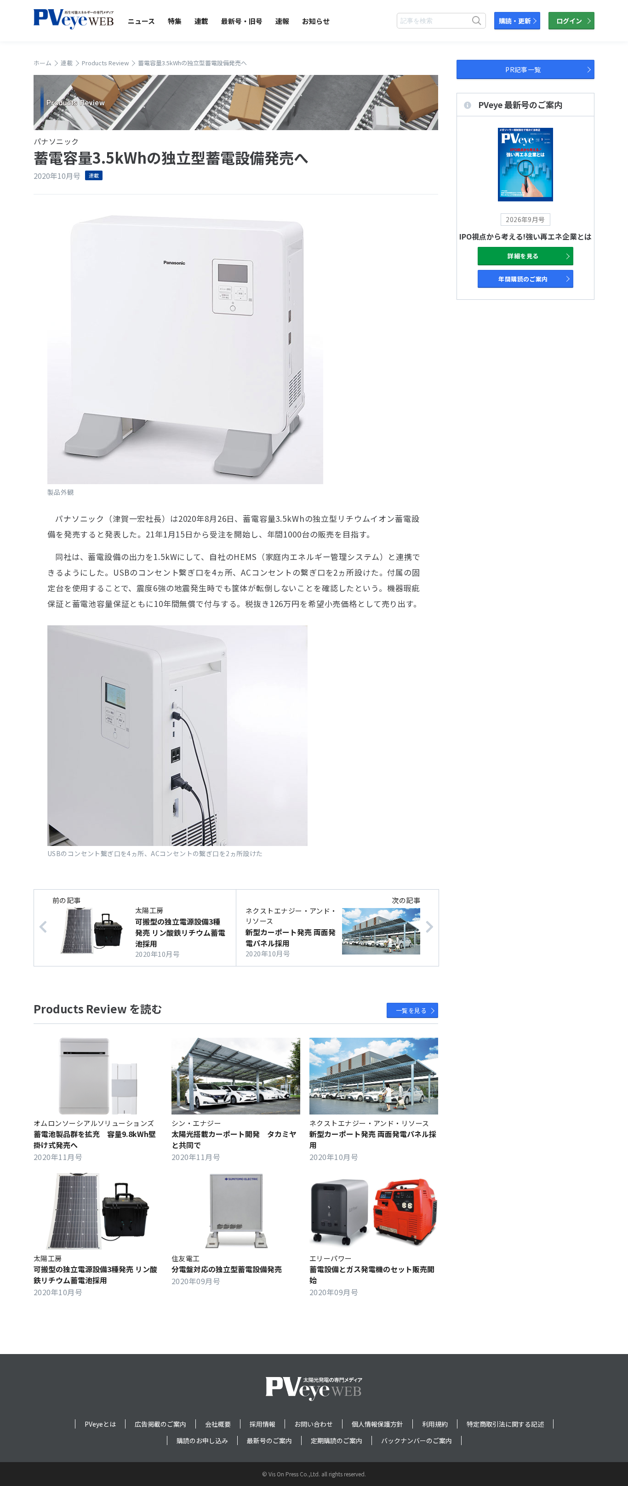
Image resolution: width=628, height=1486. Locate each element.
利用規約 (435, 1424)
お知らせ (316, 21)
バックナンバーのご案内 (416, 1440)
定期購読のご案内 (336, 1440)
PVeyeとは (100, 1424)
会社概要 (218, 1424)
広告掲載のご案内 (160, 1424)
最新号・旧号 (242, 21)
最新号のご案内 (269, 1440)
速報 (282, 21)
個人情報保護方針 (377, 1424)
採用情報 (262, 1424)
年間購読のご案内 (523, 278)
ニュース (141, 21)
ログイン (569, 20)
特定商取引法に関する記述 (505, 1424)
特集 (175, 21)
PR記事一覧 (523, 69)
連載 (201, 21)
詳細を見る (523, 255)
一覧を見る (411, 1010)
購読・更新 (515, 20)
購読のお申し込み (202, 1440)
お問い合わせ (313, 1424)
